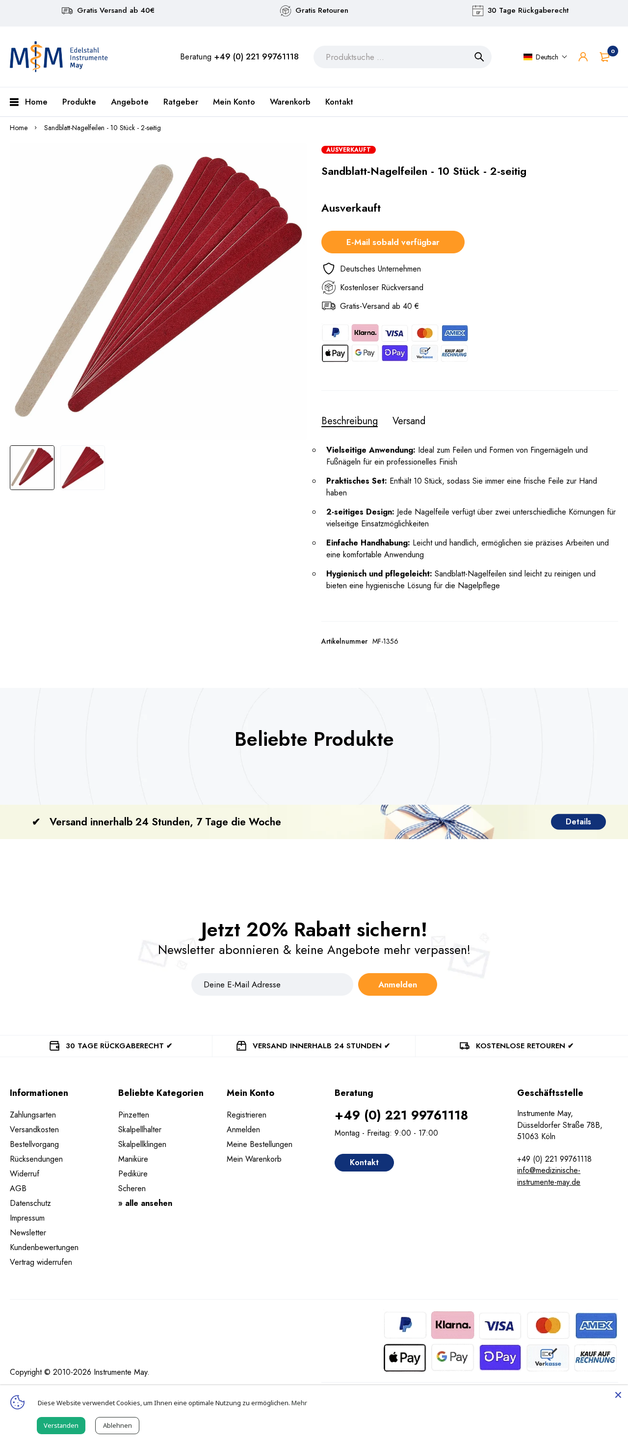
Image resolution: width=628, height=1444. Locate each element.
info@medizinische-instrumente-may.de (548, 1176)
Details (578, 821)
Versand (408, 421)
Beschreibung (349, 421)
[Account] (583, 56)
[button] (546, 57)
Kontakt (364, 1162)
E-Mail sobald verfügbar (393, 242)
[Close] (618, 1395)
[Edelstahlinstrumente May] (59, 56)
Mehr (299, 1402)
